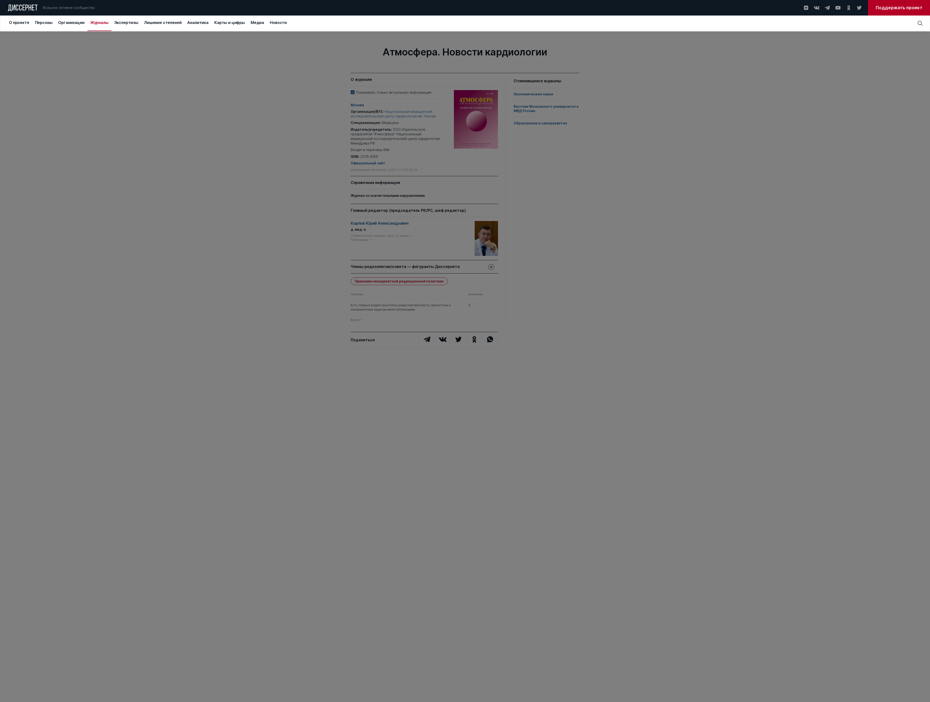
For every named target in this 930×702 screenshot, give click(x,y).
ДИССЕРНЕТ (23, 8)
